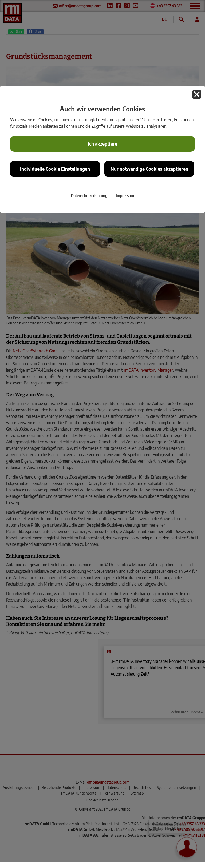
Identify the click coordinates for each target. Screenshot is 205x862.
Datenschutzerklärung (89, 195)
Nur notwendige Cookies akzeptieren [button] (149, 169)
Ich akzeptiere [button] (102, 144)
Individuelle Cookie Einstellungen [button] (55, 169)
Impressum (125, 195)
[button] (196, 94)
